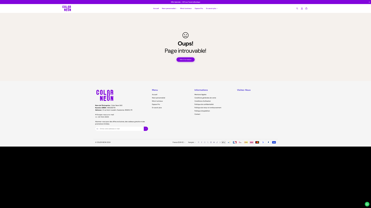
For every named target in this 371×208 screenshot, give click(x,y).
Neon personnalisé (169, 8)
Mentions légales (200, 95)
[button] (306, 8)
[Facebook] (201, 142)
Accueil (156, 8)
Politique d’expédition (202, 111)
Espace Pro (199, 8)
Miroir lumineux (186, 8)
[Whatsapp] (220, 142)
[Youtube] (214, 142)
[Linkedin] (211, 142)
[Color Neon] (66, 8)
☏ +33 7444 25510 (102, 117)
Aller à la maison (185, 60)
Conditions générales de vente (205, 98)
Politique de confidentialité (204, 104)
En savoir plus (211, 8)
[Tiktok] (217, 142)
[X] (208, 142)
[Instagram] (204, 142)
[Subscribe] (146, 129)
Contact (197, 114)
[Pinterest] (198, 142)
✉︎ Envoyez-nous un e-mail (104, 115)
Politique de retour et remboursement (207, 108)
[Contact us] (367, 204)
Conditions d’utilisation (202, 101)
